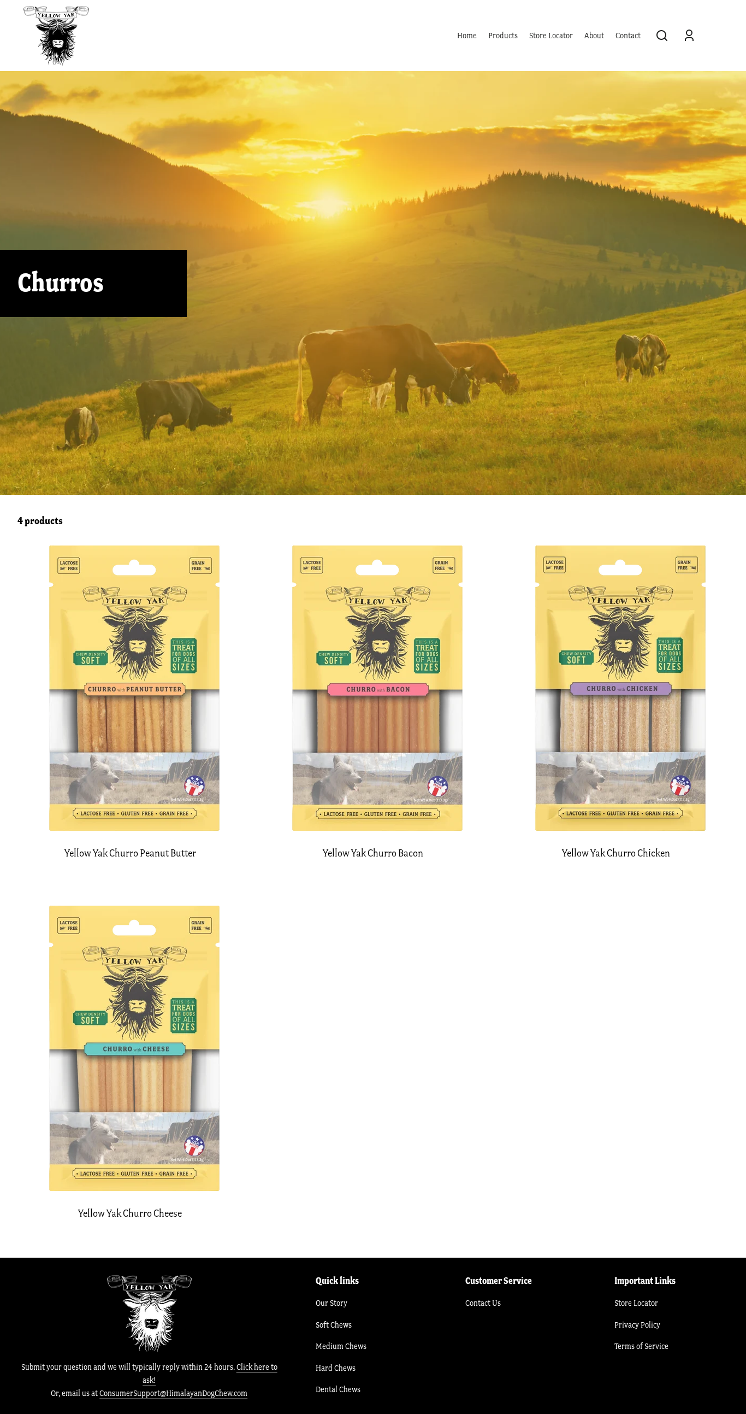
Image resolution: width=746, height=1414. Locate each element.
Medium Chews (341, 1346)
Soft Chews (334, 1325)
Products (503, 35)
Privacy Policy (637, 1325)
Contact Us (483, 1303)
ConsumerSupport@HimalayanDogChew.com (173, 1393)
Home (467, 35)
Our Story (331, 1303)
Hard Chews (336, 1368)
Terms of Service (641, 1346)
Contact (628, 35)
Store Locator (551, 35)
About (594, 35)
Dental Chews (338, 1389)
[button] (662, 36)
